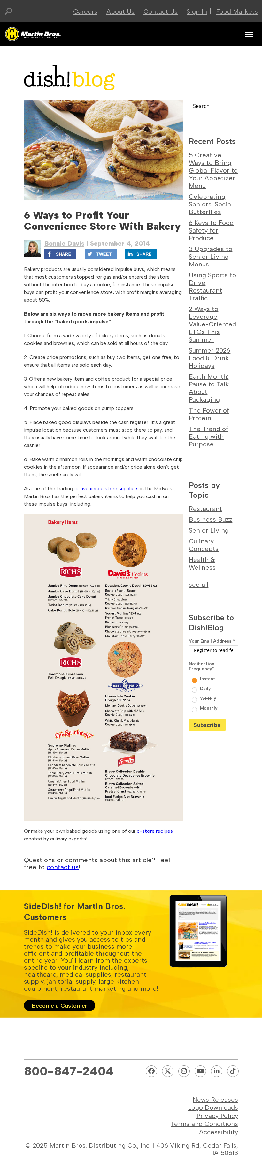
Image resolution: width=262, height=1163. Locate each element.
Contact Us (160, 11)
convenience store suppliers (106, 489)
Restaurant (205, 508)
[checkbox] (213, 692)
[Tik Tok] (233, 1071)
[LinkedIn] (216, 1071)
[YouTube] (200, 1071)
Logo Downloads (213, 1107)
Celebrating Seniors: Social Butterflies (211, 204)
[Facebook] (151, 1071)
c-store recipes (155, 831)
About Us (120, 11)
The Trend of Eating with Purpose (208, 436)
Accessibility (218, 1132)
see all (198, 584)
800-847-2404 (69, 1071)
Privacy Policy (217, 1116)
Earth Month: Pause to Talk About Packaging (209, 388)
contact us (63, 867)
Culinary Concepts (204, 545)
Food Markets (237, 11)
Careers (85, 11)
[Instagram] (184, 1071)
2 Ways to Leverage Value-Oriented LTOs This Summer (212, 324)
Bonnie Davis (64, 243)
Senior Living (209, 530)
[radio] (214, 678)
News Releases (215, 1099)
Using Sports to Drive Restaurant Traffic (212, 286)
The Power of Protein (209, 414)
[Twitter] (167, 1071)
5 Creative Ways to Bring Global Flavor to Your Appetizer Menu (213, 170)
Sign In (197, 11)
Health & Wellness (202, 563)
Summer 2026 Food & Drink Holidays (209, 358)
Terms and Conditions (204, 1124)
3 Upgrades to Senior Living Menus (210, 256)
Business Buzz (210, 519)
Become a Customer (59, 1005)
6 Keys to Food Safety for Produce (211, 230)
